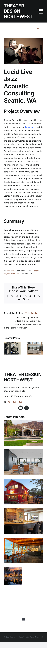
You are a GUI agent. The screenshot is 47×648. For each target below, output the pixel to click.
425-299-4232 (15, 402)
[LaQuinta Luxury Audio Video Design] (23, 433)
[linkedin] (20, 408)
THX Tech (10, 271)
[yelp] (26, 408)
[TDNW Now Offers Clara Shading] (35, 343)
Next (39, 28)
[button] (6, 348)
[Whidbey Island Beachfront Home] (23, 521)
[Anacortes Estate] (13, 576)
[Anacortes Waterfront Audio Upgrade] (23, 550)
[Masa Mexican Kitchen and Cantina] (23, 491)
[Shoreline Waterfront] (23, 462)
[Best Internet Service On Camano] (12, 343)
